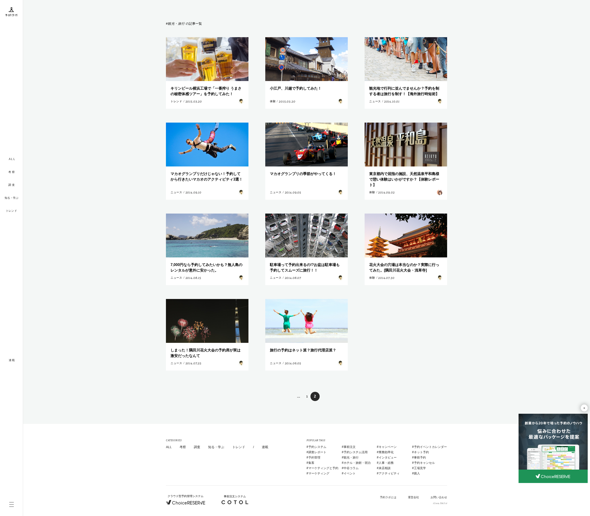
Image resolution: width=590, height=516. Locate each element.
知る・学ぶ (11, 197)
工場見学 (420, 468)
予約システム (317, 447)
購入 (417, 473)
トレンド (11, 210)
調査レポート (317, 452)
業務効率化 (386, 452)
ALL (169, 447)
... (298, 396)
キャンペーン (388, 447)
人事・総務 (386, 463)
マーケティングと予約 (323, 468)
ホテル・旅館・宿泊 (357, 463)
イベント (350, 473)
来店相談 (385, 468)
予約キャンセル (424, 463)
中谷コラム (351, 468)
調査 (197, 447)
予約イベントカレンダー (430, 447)
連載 (265, 447)
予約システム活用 (356, 452)
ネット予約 (421, 452)
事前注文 (350, 447)
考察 (183, 447)
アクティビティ (389, 473)
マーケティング (318, 473)
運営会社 (413, 497)
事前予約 (420, 457)
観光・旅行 (351, 457)
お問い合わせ (439, 497)
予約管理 (314, 457)
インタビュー (388, 457)
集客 (311, 463)
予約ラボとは (388, 497)
